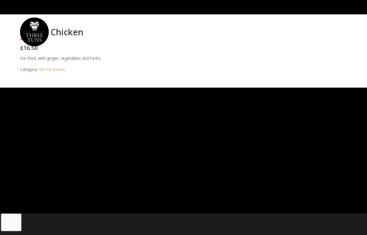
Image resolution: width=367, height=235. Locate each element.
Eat (234, 30)
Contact (309, 30)
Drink (258, 30)
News (333, 30)
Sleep (278, 30)
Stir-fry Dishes (52, 69)
